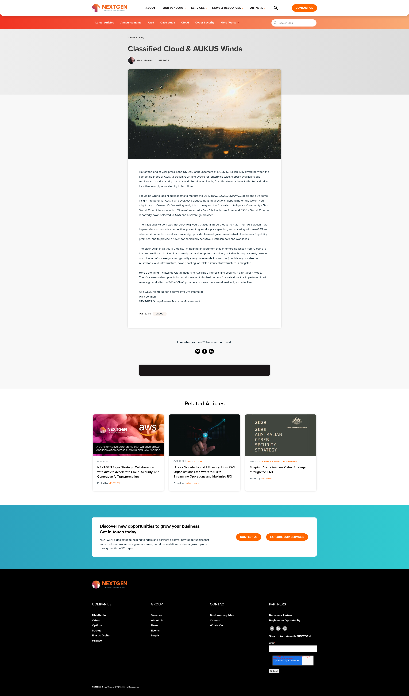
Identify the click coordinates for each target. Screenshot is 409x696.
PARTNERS (256, 8)
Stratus (96, 630)
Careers (215, 620)
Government (290, 461)
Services (156, 615)
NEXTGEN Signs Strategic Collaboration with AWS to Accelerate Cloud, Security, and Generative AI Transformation (128, 472)
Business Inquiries (222, 615)
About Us (157, 620)
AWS (151, 22)
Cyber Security (204, 22)
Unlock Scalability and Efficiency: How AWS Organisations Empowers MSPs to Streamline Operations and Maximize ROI (204, 472)
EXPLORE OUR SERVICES (287, 537)
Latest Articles (104, 22)
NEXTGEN (114, 483)
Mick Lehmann (145, 60)
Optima (97, 625)
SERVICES (198, 8)
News (154, 625)
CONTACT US (304, 8)
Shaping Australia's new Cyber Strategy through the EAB (278, 469)
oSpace (97, 641)
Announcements (130, 22)
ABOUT (150, 8)
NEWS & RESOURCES (226, 8)
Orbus (96, 620)
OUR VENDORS (173, 8)
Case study (167, 22)
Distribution (99, 615)
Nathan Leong (192, 483)
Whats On (216, 625)
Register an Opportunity (284, 620)
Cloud (185, 22)
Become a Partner (280, 615)
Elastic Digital (101, 635)
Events (155, 630)
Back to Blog (136, 37)
